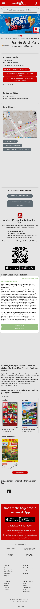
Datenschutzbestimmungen (30, 278)
